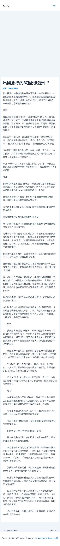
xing (6, 5)
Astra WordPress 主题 (48, 538)
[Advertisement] (30, 43)
